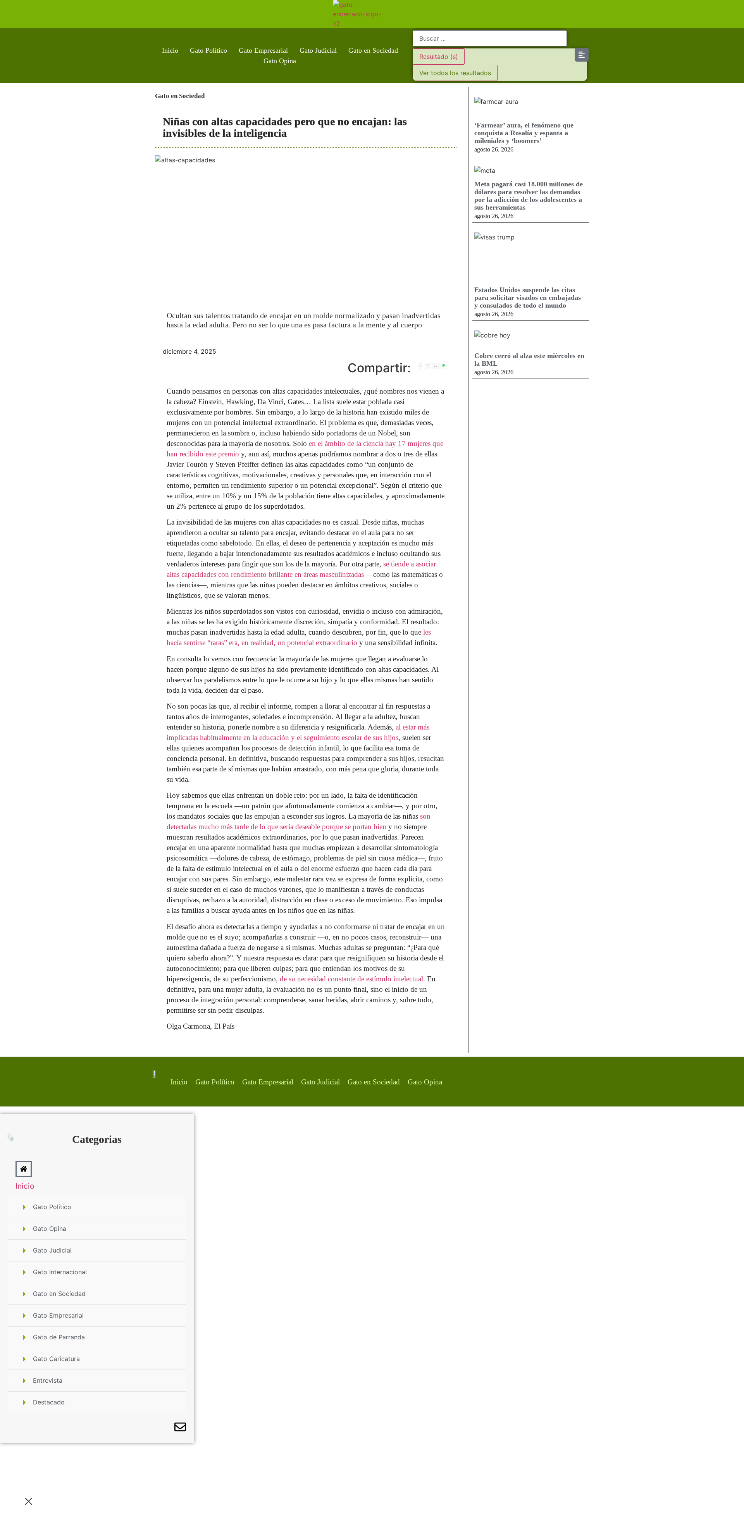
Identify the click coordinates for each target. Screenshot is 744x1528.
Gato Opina (280, 61)
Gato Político (208, 50)
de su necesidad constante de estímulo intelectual (351, 979)
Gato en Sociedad (373, 50)
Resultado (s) (438, 56)
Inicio (170, 50)
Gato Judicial (318, 50)
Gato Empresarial (263, 50)
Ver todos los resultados (455, 73)
